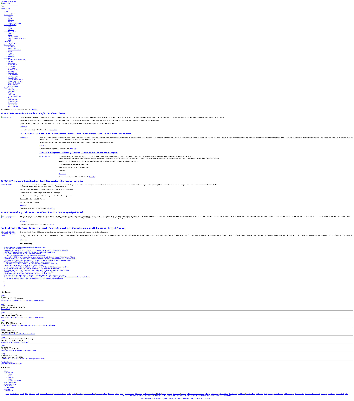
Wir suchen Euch (13, 106)
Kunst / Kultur (8, 15)
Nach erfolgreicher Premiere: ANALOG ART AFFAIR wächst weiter (24, 247)
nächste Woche (12, 65)
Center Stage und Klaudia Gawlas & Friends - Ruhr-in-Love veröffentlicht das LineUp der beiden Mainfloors (36, 267)
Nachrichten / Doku (10, 31)
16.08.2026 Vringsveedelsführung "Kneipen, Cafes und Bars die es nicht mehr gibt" (78, 152)
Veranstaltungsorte (13, 86)
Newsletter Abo (12, 89)
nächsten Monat (12, 69)
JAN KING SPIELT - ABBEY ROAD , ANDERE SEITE (18, 334)
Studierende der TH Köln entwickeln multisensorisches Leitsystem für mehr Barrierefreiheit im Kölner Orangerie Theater (39, 257)
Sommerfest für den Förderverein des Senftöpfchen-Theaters (18, 350)
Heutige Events (12, 73)
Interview (11, 20)
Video (10, 18)
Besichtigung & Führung (15, 81)
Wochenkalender (13, 74)
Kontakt (217, 395)
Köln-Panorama (12, 99)
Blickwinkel (11, 46)
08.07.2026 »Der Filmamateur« (13, 248)
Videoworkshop (12, 103)
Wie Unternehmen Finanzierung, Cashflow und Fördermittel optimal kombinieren (28, 262)
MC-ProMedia (198, 398)
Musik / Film (8, 41)
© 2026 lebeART (208, 398)
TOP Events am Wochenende (16, 60)
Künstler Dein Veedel (14, 23)
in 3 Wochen (11, 68)
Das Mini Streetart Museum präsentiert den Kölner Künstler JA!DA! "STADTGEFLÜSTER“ (28, 325)
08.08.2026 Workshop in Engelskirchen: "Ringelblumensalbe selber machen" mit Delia (42, 181)
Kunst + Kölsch (5, 309)
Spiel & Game (12, 43)
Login (10, 93)
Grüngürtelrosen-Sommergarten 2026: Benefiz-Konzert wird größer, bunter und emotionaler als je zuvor (34, 275)
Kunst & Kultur (12, 78)
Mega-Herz (177, 398)
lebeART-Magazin (146, 398)
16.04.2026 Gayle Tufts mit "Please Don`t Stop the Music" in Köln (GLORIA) (27, 273)
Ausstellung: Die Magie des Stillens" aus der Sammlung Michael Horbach (22, 300)
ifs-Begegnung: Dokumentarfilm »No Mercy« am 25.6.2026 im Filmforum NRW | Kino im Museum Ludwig (36, 250)
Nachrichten (11, 13)
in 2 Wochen (11, 66)
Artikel (10, 16)
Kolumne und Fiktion (14, 50)
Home (6, 11)
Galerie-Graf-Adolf (187, 398)
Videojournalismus (225, 395)
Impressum (11, 91)
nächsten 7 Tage (13, 76)
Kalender (7, 58)
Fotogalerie (11, 94)
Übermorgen (11, 63)
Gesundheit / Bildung (10, 25)
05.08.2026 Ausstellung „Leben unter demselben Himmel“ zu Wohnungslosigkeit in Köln (42, 212)
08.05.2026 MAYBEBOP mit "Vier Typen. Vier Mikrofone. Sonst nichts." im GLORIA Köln (31, 268)
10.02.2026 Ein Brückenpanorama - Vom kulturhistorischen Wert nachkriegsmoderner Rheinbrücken (33, 278)
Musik (10, 21)
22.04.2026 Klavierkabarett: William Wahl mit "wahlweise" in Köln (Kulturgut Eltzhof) (29, 272)
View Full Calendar (6, 362)
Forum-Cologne (168, 398)
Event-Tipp (34, 109)
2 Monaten (11, 71)
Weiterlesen (23, 126)
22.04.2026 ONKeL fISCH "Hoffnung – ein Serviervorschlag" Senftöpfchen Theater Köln (30, 263)
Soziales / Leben (9, 45)
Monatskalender (12, 84)
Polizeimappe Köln (13, 36)
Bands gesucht (12, 104)
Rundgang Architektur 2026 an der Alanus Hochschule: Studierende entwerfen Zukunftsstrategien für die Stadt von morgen (40, 258)
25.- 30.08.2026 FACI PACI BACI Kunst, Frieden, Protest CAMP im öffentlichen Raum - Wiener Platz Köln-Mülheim (76, 133)
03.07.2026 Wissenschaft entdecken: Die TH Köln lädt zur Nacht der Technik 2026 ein (29, 252)
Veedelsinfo (11, 56)
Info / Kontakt (8, 88)
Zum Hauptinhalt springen (8, 1)
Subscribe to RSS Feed (15, 363)
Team (9, 98)
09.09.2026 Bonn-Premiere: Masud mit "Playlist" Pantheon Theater (33, 113)
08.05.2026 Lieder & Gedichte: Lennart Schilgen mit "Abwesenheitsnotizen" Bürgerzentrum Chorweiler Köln (36, 270)
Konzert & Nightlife (14, 83)
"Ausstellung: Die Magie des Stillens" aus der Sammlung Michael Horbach (22, 358)
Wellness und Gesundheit (15, 79)
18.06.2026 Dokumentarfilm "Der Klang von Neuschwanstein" (22, 253)
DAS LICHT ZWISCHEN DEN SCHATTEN (14, 342)
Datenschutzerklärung (14, 96)
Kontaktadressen (13, 101)
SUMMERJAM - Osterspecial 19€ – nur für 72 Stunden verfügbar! (24, 265)
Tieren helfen (12, 48)
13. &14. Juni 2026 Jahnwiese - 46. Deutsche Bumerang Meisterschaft (24, 255)
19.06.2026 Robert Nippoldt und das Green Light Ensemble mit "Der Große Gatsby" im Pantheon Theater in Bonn (38, 260)
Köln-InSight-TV (157, 398)
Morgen (10, 61)
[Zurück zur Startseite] (5, 3)
